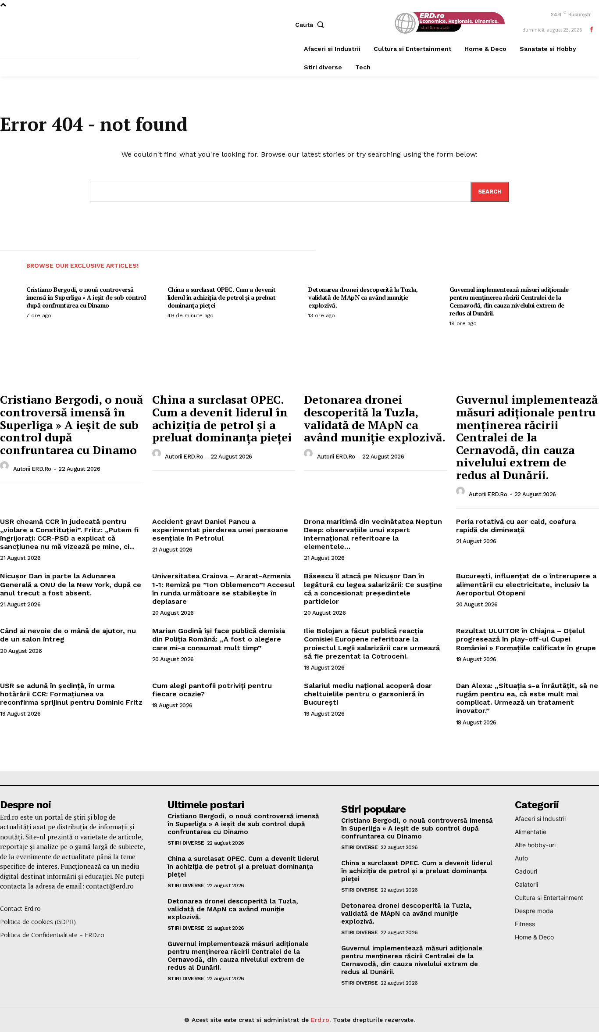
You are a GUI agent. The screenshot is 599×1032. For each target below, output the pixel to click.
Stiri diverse (186, 843)
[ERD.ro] (448, 23)
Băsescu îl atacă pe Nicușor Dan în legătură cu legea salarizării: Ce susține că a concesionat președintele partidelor (373, 589)
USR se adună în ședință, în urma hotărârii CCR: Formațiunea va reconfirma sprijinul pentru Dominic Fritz (71, 693)
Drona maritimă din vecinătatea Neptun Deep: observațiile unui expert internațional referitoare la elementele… (373, 534)
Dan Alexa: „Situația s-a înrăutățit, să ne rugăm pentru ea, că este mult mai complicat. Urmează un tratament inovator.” (527, 698)
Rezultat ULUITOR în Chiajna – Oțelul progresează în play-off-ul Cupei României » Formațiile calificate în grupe (526, 639)
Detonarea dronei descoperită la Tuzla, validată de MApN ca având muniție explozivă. (362, 297)
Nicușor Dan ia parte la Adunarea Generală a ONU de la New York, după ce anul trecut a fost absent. (70, 584)
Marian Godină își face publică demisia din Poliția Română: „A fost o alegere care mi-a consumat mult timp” (218, 639)
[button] (311, 24)
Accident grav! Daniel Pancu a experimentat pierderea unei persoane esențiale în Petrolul (220, 529)
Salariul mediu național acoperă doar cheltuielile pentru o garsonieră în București (368, 693)
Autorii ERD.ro (32, 469)
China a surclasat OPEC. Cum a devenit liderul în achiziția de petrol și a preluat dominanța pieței (222, 297)
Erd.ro (320, 1019)
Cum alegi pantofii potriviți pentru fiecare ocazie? (212, 689)
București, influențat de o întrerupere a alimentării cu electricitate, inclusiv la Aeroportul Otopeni (526, 584)
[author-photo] (5, 468)
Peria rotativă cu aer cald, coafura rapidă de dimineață (516, 525)
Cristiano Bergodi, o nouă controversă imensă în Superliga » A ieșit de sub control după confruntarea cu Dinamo (86, 297)
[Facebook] (591, 29)
